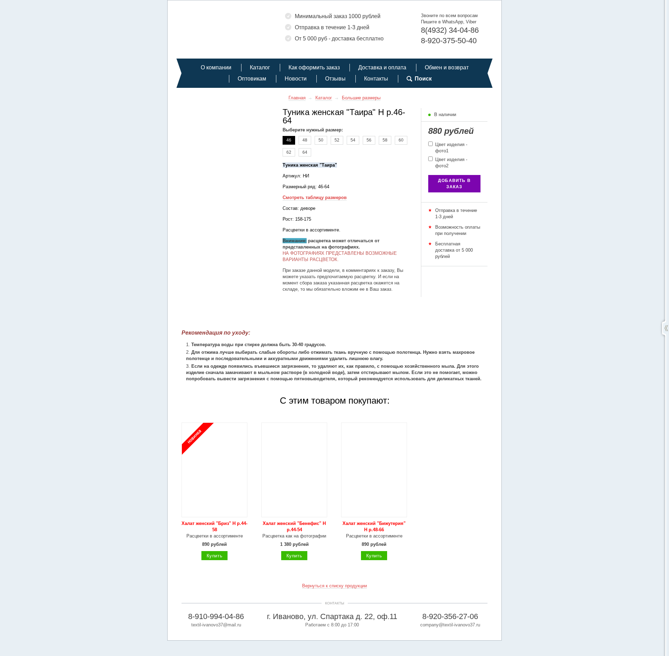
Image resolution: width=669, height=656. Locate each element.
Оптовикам (252, 79)
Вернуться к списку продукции (334, 585)
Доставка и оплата (382, 67)
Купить (215, 555)
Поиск (423, 79)
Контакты (376, 79)
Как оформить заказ (314, 67)
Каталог (260, 67)
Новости (296, 79)
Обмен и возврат (447, 67)
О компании (216, 67)
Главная (297, 97)
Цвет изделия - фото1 (450, 147)
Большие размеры (361, 97)
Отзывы (335, 79)
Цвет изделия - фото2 (450, 162)
